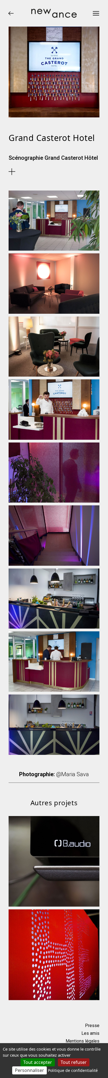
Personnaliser (29, 1070)
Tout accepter (37, 1062)
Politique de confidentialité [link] (73, 1070)
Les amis (90, 1033)
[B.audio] (54, 861)
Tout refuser (74, 1062)
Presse (92, 1025)
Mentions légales (82, 1041)
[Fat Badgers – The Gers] (54, 954)
